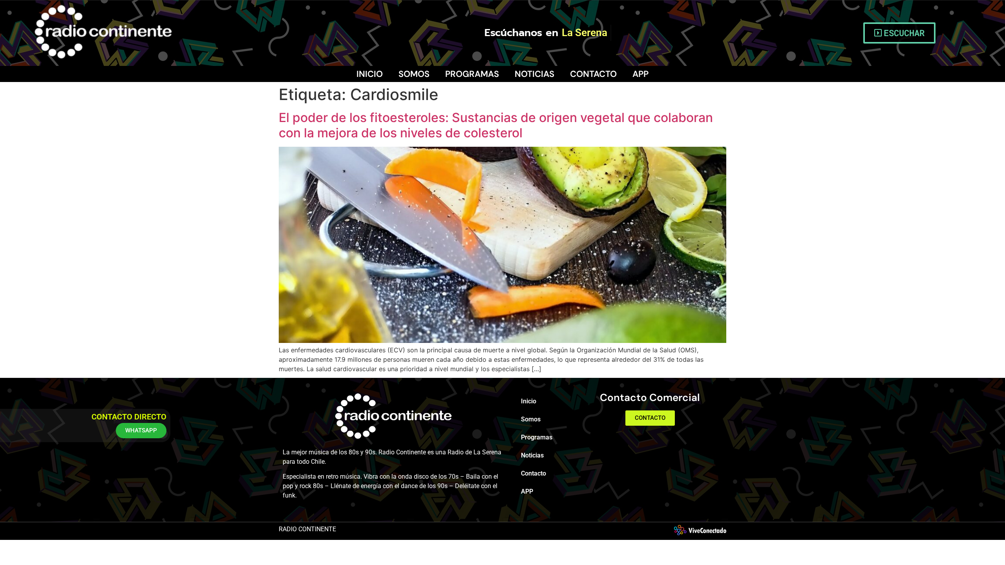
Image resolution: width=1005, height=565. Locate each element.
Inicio (369, 74)
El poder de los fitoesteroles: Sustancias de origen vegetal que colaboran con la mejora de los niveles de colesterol (496, 125)
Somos (413, 74)
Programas (472, 74)
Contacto (593, 74)
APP (640, 74)
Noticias (534, 74)
